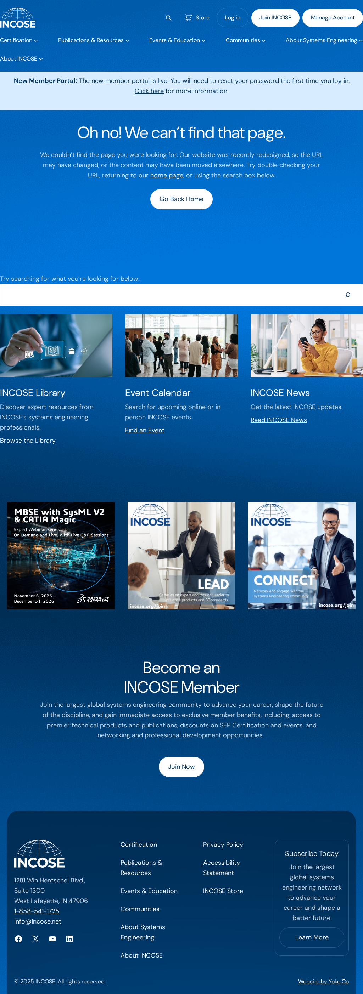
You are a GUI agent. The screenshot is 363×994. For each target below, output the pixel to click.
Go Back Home (181, 199)
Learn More (312, 937)
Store (203, 17)
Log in (232, 17)
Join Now (181, 766)
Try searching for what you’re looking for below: (69, 278)
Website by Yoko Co (323, 981)
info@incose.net (37, 921)
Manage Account (333, 17)
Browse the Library (28, 440)
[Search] (347, 295)
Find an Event (144, 430)
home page (166, 175)
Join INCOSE (275, 17)
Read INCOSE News (279, 420)
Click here (149, 91)
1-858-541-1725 (36, 911)
